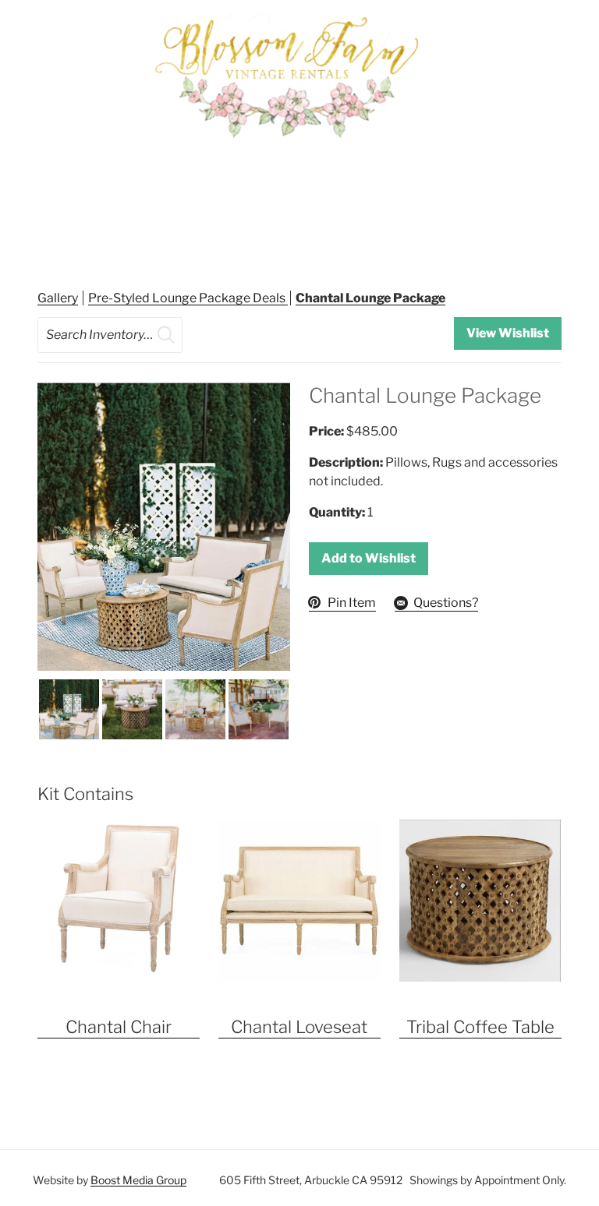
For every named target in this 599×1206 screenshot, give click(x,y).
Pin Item (352, 602)
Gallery (57, 298)
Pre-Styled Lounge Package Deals (188, 298)
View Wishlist (507, 333)
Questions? (445, 602)
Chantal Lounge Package (370, 298)
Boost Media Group (138, 1180)
